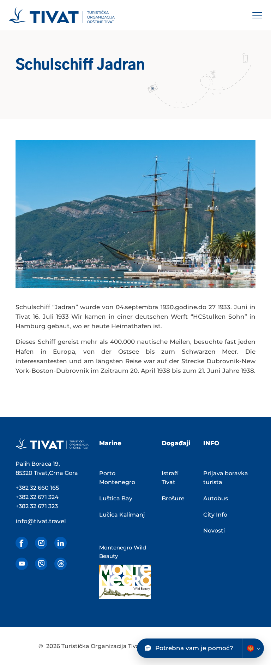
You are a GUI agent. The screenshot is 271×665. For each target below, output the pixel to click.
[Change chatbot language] (253, 648)
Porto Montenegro (117, 478)
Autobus (215, 498)
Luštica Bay (115, 498)
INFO (211, 443)
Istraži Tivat (170, 478)
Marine (110, 443)
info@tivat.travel (41, 521)
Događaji (176, 443)
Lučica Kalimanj (122, 514)
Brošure (173, 498)
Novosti (214, 530)
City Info (215, 514)
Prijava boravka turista (225, 478)
